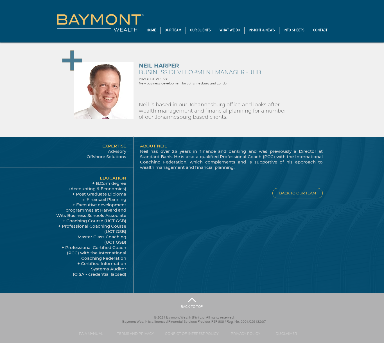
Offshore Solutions (106, 156)
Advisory (117, 151)
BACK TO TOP (192, 306)
